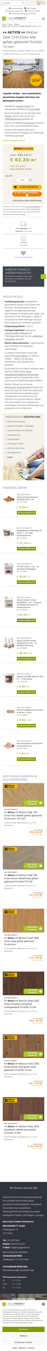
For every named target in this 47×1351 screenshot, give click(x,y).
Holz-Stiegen (21, 356)
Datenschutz (22, 1348)
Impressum (31, 1348)
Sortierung (29, 123)
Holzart (8, 116)
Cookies (14, 1348)
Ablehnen (23, 1336)
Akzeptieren (23, 1329)
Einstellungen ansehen (23, 1342)
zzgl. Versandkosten (33, 207)
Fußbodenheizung (13, 119)
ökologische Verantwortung (17, 387)
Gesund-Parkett (23, 106)
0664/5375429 (18, 1244)
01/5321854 (13, 1240)
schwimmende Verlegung (17, 333)
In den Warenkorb (29, 187)
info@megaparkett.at (20, 1247)
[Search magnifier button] (23, 3)
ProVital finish (33, 109)
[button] (43, 1304)
